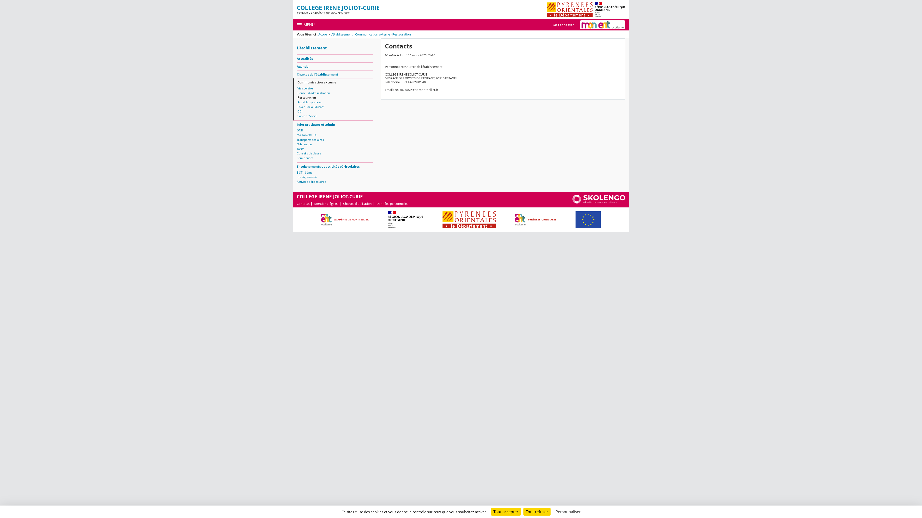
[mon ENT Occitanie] (602, 24)
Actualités (305, 58)
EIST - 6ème (305, 173)
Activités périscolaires (311, 182)
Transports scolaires (310, 140)
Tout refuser (537, 511)
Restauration (401, 34)
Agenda (303, 66)
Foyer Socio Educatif (310, 107)
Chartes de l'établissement (317, 74)
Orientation (304, 144)
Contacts (303, 204)
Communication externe (372, 34)
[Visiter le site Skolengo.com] (598, 202)
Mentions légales (326, 204)
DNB (300, 130)
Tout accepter (505, 511)
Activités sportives (309, 102)
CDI (299, 111)
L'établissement (342, 34)
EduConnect (305, 158)
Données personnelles (392, 204)
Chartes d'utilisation (357, 204)
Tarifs (300, 149)
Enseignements (307, 177)
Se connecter (563, 25)
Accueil (323, 34)
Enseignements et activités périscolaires (328, 166)
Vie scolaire (305, 88)
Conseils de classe (309, 153)
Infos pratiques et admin (316, 124)
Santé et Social (307, 116)
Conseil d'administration (313, 93)
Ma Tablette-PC (307, 135)
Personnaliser (568, 511)
